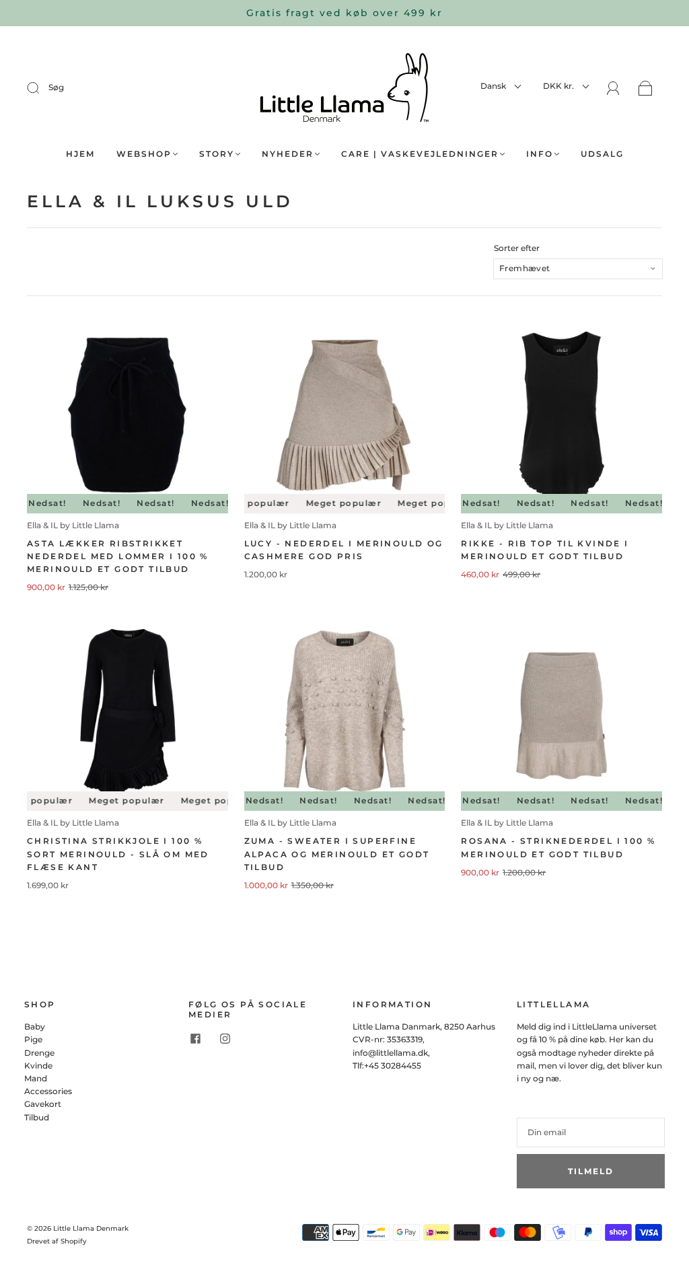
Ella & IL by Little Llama (73, 525)
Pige (33, 1039)
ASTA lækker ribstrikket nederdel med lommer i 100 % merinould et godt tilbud (118, 556)
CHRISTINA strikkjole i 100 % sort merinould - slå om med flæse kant (118, 853)
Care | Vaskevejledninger (420, 154)
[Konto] (613, 88)
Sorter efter (517, 248)
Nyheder (288, 154)
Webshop (144, 154)
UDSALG (602, 154)
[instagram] (225, 1038)
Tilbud (36, 1117)
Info (539, 154)
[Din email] (591, 1132)
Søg (56, 87)
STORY (216, 154)
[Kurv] (645, 89)
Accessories (48, 1091)
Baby (34, 1026)
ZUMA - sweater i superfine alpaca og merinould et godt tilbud (337, 853)
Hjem (80, 154)
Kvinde (38, 1065)
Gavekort (42, 1104)
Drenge (39, 1053)
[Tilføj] (42, 87)
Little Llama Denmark (91, 1228)
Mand (35, 1078)
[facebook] (195, 1038)
